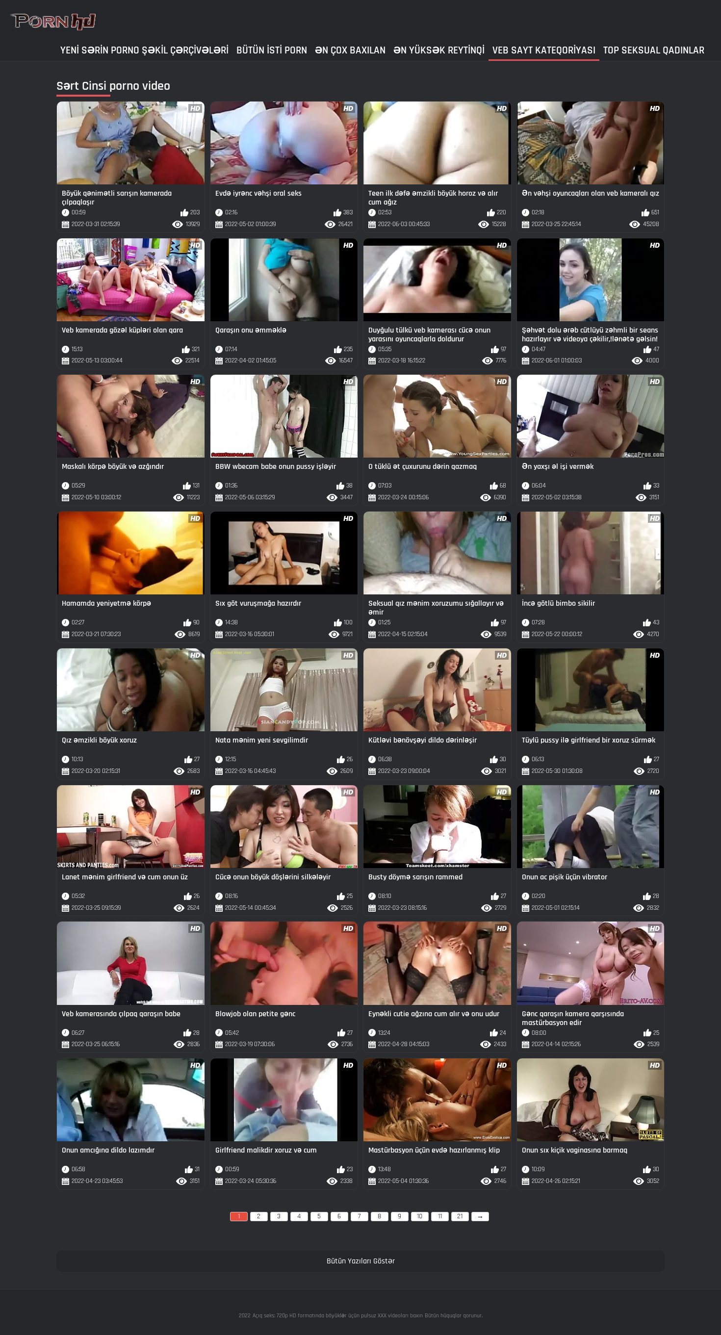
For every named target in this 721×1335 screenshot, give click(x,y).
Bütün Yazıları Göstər (361, 1261)
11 (440, 1216)
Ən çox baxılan (350, 50)
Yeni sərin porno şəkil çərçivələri (144, 50)
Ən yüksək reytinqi (439, 50)
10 (419, 1216)
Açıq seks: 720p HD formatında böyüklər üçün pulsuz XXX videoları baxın (338, 1315)
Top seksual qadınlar (653, 50)
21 (460, 1216)
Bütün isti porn (271, 50)
